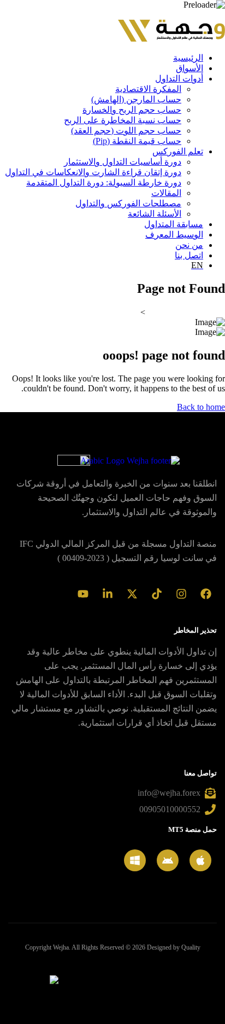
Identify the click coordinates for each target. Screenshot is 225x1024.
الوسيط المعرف (174, 234)
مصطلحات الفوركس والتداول (128, 203)
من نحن (189, 245)
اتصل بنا (189, 255)
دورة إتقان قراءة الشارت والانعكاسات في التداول (93, 172)
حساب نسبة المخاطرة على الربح (122, 120)
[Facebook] (206, 594)
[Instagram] (181, 594)
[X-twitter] (132, 594)
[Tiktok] (157, 594)
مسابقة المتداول (173, 224)
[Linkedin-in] (108, 594)
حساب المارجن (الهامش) (136, 99)
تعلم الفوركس (177, 151)
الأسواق (189, 68)
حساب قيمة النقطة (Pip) (137, 141)
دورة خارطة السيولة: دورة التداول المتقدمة (103, 182)
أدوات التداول (179, 78)
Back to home (201, 407)
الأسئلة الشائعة (154, 213)
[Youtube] (83, 594)
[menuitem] (101, 265)
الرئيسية (188, 57)
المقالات (166, 193)
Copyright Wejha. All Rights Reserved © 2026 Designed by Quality (112, 947)
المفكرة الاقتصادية (148, 89)
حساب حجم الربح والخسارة (131, 109)
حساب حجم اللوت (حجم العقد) (126, 130)
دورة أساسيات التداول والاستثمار (122, 161)
